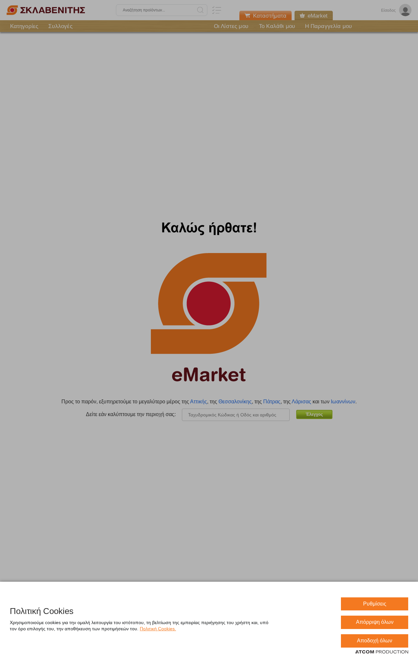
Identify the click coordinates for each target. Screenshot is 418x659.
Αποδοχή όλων (374, 640)
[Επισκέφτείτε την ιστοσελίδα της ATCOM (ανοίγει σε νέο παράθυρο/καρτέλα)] (381, 652)
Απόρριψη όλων (375, 622)
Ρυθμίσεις (374, 604)
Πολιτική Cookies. (158, 628)
